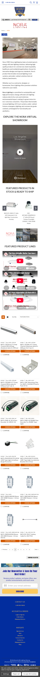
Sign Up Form (20, 631)
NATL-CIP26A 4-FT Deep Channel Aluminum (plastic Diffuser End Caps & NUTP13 (29, 346)
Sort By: (14, 317)
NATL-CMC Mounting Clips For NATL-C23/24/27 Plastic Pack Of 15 (29, 384)
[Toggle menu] (2, 3)
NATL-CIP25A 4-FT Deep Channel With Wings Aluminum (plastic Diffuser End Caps (9, 346)
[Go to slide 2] (36, 208)
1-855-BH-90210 (10, 2)
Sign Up (22, 614)
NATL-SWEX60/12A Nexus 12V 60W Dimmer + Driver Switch (29, 498)
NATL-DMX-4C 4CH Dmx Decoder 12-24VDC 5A (9, 421)
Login (17, 614)
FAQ (20, 633)
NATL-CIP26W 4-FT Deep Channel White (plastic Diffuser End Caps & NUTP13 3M (9, 384)
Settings (6, 674)
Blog (20, 644)
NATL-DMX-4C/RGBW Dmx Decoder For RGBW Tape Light (29, 422)
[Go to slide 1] (4, 208)
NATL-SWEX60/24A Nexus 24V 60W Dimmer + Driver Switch (9, 535)
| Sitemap (27, 660)
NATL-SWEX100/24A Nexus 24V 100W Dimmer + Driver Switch (10, 498)
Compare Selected (33, 557)
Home (3, 30)
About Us (20, 635)
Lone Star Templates (29, 662)
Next (36, 549)
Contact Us (20, 640)
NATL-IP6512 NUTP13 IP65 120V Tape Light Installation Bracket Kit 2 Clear (29, 460)
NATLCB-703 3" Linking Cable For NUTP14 (28, 535)
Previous (5, 549)
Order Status (20, 617)
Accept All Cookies (30, 674)
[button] (20, 20)
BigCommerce (14, 662)
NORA (8, 30)
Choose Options (10, 351)
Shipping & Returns (20, 619)
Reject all (16, 674)
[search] (30, 2)
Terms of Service (20, 638)
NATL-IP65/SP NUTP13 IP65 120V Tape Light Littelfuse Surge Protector (10, 460)
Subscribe (20, 591)
